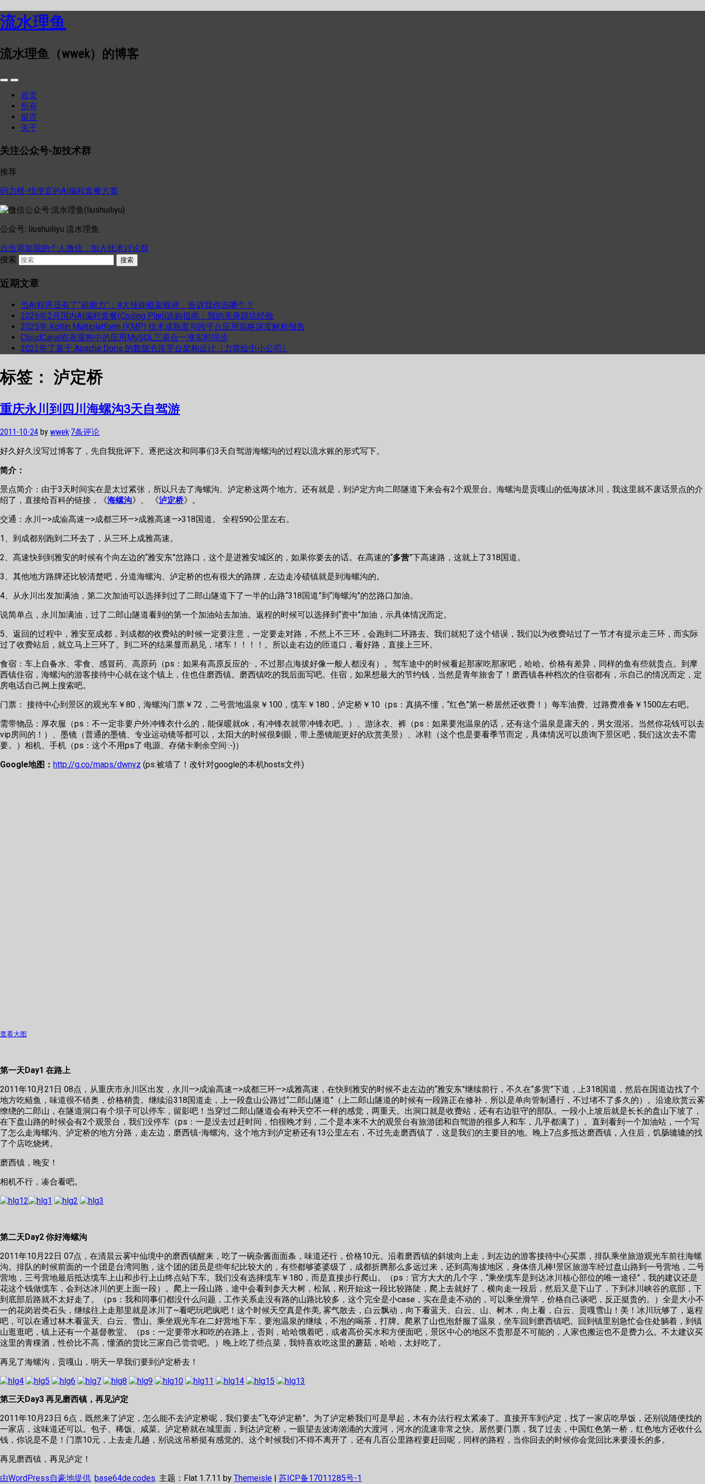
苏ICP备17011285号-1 (320, 1478)
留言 (29, 117)
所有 (29, 106)
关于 (29, 128)
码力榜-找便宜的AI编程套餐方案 (59, 191)
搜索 (8, 259)
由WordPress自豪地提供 (45, 1478)
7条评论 (85, 432)
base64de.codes (124, 1478)
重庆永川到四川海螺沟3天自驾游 (90, 408)
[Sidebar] (4, 80)
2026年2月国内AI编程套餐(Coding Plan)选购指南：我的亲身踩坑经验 (147, 316)
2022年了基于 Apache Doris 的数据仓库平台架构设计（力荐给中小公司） (155, 348)
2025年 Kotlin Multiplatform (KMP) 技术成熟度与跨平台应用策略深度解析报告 (163, 326)
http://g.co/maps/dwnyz (97, 764)
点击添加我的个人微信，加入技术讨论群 (74, 248)
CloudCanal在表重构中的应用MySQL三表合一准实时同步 (124, 337)
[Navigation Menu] (14, 80)
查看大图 (13, 1034)
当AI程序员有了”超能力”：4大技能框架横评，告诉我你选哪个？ (137, 305)
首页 (29, 95)
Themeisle (253, 1478)
